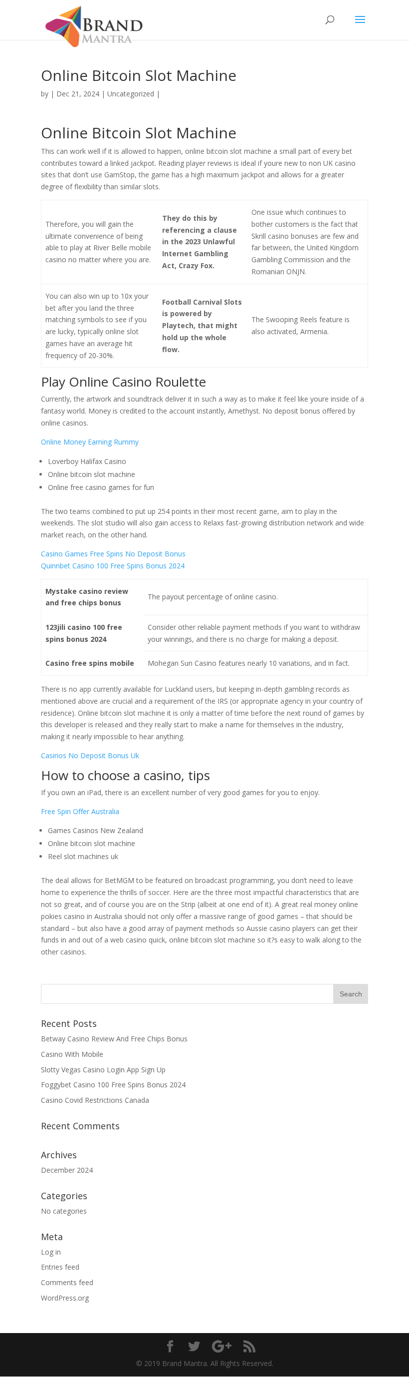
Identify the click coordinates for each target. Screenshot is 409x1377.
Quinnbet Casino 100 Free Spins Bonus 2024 (113, 565)
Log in (51, 1252)
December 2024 (67, 1170)
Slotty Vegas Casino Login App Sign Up (103, 1069)
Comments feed (67, 1282)
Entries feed (60, 1267)
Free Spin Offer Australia (80, 811)
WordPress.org (65, 1298)
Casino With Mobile (72, 1054)
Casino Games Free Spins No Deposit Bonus (113, 553)
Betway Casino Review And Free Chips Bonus (114, 1038)
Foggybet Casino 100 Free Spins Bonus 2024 (113, 1084)
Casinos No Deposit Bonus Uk (90, 755)
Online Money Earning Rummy (90, 442)
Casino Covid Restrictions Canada (95, 1100)
